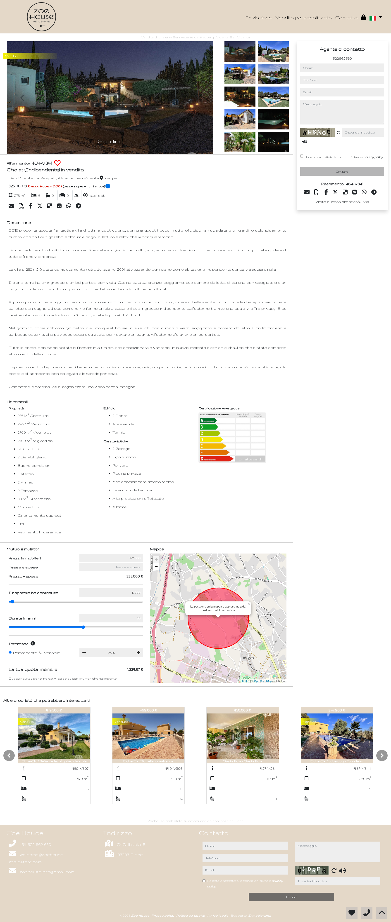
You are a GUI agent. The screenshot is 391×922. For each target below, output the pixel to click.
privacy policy (373, 156)
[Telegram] (78, 206)
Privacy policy (163, 915)
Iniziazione (259, 17)
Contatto (346, 17)
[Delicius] (50, 206)
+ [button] (156, 559)
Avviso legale (218, 915)
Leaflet (246, 681)
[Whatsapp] (69, 206)
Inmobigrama (259, 915)
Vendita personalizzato (303, 17)
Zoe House (140, 915)
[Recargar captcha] (338, 132)
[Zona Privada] (363, 17)
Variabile (52, 653)
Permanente (25, 653)
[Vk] (60, 206)
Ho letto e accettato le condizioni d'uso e (344, 156)
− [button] (156, 566)
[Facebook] (31, 206)
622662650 (342, 58)
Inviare (342, 171)
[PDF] (22, 206)
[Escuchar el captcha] (304, 141)
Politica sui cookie (191, 915)
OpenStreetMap (263, 681)
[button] (9, 755)
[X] (40, 206)
